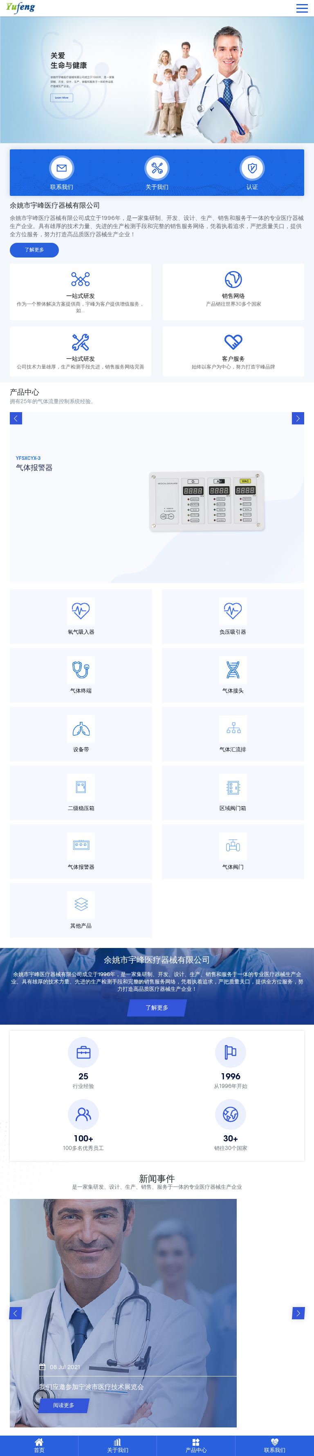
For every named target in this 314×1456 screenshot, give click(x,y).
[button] (298, 418)
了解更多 (34, 250)
